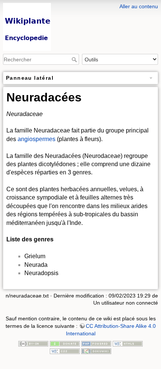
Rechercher (75, 59)
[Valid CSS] (65, 351)
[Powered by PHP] (96, 343)
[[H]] (80, 5)
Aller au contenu (138, 6)
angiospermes (36, 139)
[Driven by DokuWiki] (96, 351)
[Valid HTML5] (128, 343)
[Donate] (65, 343)
